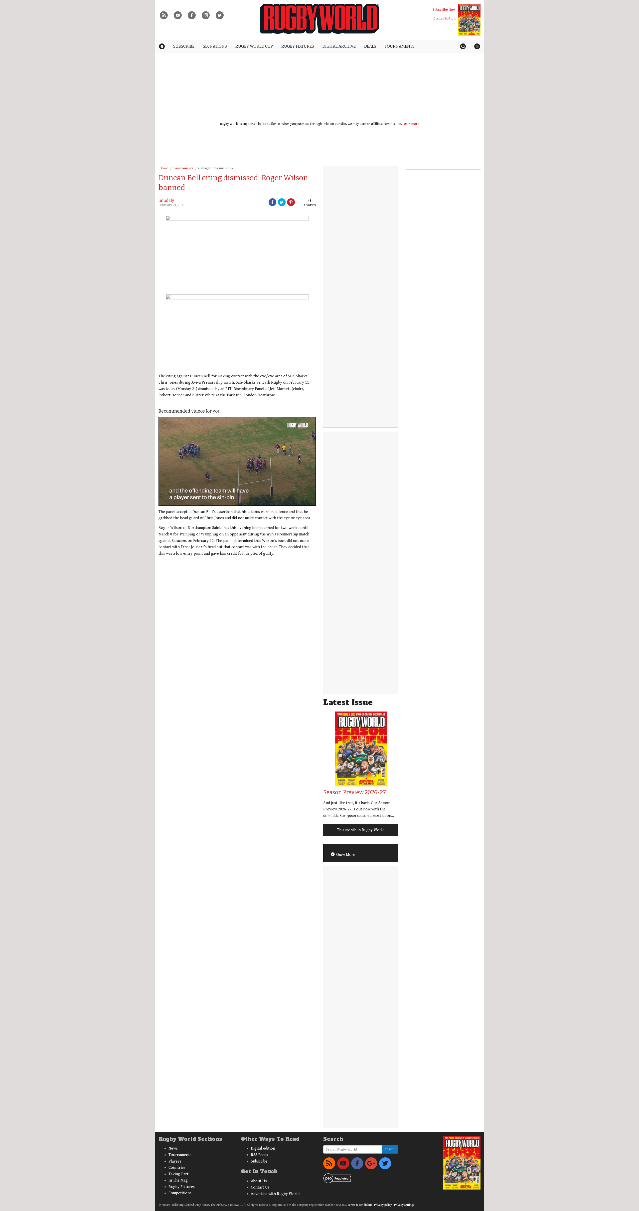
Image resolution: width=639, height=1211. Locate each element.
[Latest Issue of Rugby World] (469, 20)
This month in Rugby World (360, 830)
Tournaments (183, 168)
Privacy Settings (404, 1205)
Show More (345, 854)
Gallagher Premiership (215, 168)
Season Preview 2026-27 (354, 792)
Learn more (411, 124)
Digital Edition (444, 18)
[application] (237, 461)
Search (390, 1149)
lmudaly (166, 200)
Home (164, 168)
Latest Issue (348, 702)
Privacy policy (383, 1205)
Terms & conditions (359, 1205)
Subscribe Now (444, 9)
